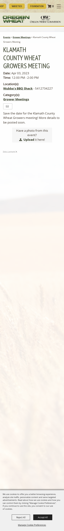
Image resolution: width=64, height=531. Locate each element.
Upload (28, 140)
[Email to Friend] (7, 106)
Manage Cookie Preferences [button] (32, 525)
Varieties (17, 6)
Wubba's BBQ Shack (18, 88)
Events (6, 37)
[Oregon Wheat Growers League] (16, 19)
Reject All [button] (20, 517)
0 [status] (53, 6)
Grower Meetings (22, 37)
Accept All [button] (43, 517)
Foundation (37, 6)
